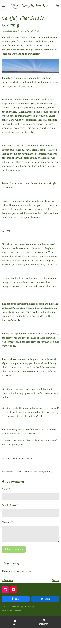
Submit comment (13, 549)
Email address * (10, 505)
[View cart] (57, 5)
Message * (7, 522)
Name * (6, 489)
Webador (17, 610)
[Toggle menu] (3, 5)
